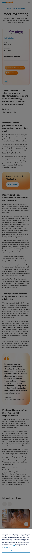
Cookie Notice (14, 545)
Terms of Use (7, 547)
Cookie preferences (16, 551)
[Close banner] (28, 530)
